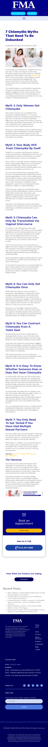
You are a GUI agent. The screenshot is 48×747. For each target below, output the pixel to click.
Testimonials (39, 644)
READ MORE (24, 579)
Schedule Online (24, 530)
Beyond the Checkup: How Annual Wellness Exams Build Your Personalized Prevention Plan (26, 610)
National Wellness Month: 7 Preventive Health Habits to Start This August (25, 607)
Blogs (37, 647)
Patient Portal (32, 13)
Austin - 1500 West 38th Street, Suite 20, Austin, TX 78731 (23, 672)
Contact (37, 649)
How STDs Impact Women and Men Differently (20, 455)
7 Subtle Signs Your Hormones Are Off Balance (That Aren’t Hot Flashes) (25, 597)
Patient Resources (38, 637)
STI (28, 115)
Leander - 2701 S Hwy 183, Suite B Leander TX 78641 (21, 675)
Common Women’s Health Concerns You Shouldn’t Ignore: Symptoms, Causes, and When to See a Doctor (26, 602)
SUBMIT (24, 707)
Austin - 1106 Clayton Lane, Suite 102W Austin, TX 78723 (22, 670)
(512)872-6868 (15, 664)
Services (38, 634)
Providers (38, 641)
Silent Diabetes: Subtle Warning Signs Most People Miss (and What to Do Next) (26, 594)
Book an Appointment (18, 13)
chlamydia (34, 75)
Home (37, 632)
